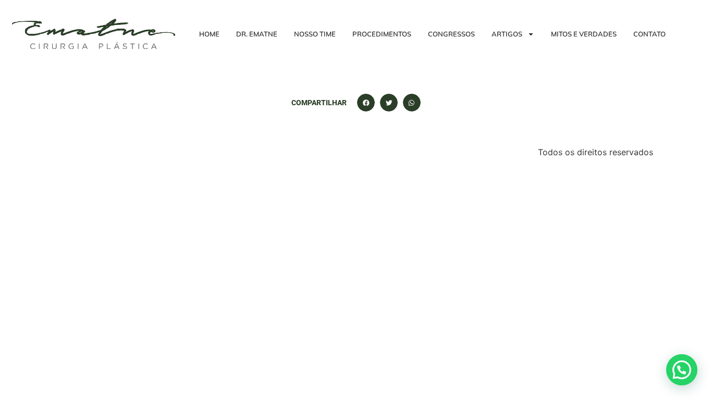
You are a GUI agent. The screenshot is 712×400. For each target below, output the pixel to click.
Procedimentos (381, 34)
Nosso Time (315, 34)
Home (209, 34)
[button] (366, 102)
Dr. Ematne (256, 34)
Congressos (451, 34)
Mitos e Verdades (584, 34)
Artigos (507, 34)
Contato (649, 34)
